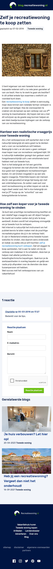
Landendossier (32, 531)
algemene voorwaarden (38, 547)
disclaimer (19, 547)
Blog (26, 537)
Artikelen (18, 531)
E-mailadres (13, 343)
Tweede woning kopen (26, 528)
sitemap (7, 547)
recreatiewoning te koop (18, 102)
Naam (10, 332)
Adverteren (20, 534)
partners (26, 550)
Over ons (33, 534)
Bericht (11, 354)
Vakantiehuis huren (26, 524)
